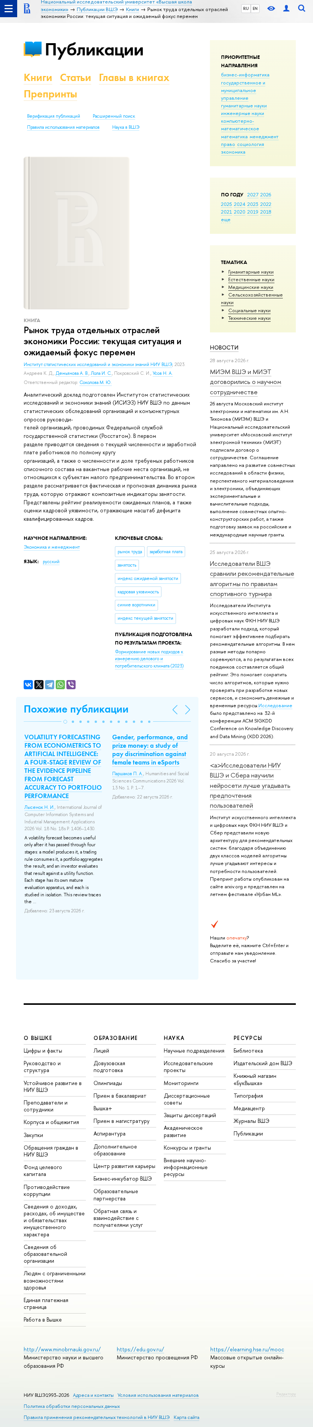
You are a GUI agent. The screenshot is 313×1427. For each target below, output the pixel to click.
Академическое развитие (183, 1131)
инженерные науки (242, 113)
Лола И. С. (101, 373)
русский (51, 562)
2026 (265, 194)
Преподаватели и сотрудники (46, 1106)
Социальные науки (249, 310)
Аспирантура (110, 1133)
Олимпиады (108, 1083)
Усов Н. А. (163, 373)
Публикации (94, 49)
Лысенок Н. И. (39, 807)
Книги (38, 77)
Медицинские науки (250, 286)
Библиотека (248, 1050)
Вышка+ (103, 1108)
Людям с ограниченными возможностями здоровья (55, 1280)
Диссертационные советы (187, 1099)
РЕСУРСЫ (248, 1037)
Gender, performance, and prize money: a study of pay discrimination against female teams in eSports (150, 749)
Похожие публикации (76, 709)
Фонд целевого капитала (43, 1170)
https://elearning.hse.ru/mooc (247, 1349)
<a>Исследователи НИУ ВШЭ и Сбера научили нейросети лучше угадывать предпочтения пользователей (250, 785)
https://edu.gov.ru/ (140, 1349)
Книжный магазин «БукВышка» (255, 1079)
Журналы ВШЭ (251, 1120)
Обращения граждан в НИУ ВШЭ (51, 1151)
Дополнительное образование (115, 1150)
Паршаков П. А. (127, 774)
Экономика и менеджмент (52, 547)
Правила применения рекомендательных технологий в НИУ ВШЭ (97, 1417)
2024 (239, 204)
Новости (224, 347)
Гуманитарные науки (251, 271)
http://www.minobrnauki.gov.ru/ (62, 1349)
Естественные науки (251, 279)
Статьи (75, 77)
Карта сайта (186, 1417)
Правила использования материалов (63, 127)
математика (234, 136)
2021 (226, 211)
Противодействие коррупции (47, 1190)
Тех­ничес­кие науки (249, 317)
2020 (239, 211)
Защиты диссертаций (190, 1115)
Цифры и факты (43, 1050)
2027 (252, 194)
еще (226, 219)
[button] (65, 722)
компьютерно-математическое (240, 124)
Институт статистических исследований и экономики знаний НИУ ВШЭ (98, 364)
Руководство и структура (42, 1066)
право (228, 144)
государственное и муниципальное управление (243, 90)
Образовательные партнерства (116, 1194)
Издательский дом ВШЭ (263, 1063)
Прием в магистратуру (122, 1120)
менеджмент (264, 136)
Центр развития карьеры (124, 1165)
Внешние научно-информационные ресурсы (186, 1167)
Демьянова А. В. (72, 373)
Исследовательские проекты (188, 1066)
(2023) (149, 659)
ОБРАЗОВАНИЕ (116, 1037)
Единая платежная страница (46, 1303)
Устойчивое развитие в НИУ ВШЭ (53, 1086)
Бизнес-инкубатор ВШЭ (123, 1178)
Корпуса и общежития (51, 1122)
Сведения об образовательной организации (45, 1253)
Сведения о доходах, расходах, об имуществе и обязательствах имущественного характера (54, 1220)
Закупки (33, 1135)
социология (250, 144)
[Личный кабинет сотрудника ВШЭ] (286, 8)
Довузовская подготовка (109, 1066)
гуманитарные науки (244, 105)
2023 (252, 204)
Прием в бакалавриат (120, 1095)
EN (255, 8)
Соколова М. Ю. (95, 382)
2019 (252, 211)
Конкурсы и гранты (187, 1147)
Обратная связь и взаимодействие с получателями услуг (118, 1217)
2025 (226, 204)
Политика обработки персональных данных (72, 1406)
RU (246, 8)
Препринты (50, 93)
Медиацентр (249, 1108)
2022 (265, 204)
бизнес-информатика (245, 74)
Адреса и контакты (93, 1395)
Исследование (275, 705)
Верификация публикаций (53, 116)
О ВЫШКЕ (38, 1037)
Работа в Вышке (43, 1319)
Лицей (101, 1050)
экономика (233, 151)
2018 (265, 211)
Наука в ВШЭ (125, 127)
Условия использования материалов (158, 1395)
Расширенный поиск (114, 116)
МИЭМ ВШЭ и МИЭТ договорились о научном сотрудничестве (245, 381)
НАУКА (174, 1037)
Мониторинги (181, 1083)
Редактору (286, 1393)
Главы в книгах (134, 77)
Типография (248, 1095)
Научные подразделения (194, 1050)
